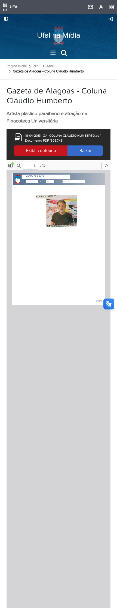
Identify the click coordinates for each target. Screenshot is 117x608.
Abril (50, 66)
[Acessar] (111, 19)
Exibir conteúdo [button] (41, 150)
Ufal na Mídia (58, 35)
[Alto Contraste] (6, 19)
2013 (36, 66)
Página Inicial (17, 66)
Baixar (85, 150)
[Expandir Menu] (53, 53)
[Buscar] (64, 53)
